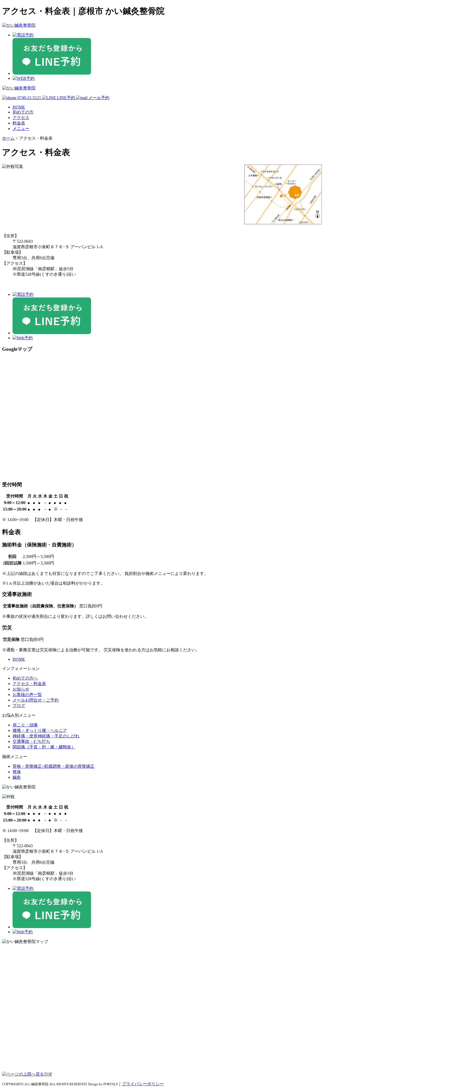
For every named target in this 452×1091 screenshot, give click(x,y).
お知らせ (21, 689)
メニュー (21, 128)
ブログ (19, 705)
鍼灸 (17, 777)
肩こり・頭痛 (25, 725)
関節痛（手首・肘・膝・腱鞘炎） (44, 747)
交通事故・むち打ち (31, 741)
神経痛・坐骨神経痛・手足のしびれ (46, 736)
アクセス (21, 117)
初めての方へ (25, 678)
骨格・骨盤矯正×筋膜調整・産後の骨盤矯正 (53, 766)
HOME (19, 107)
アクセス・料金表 (29, 683)
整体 (17, 772)
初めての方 (23, 112)
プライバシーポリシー (143, 1084)
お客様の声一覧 (27, 694)
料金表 (19, 123)
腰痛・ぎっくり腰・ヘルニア (40, 730)
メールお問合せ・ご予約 (36, 700)
